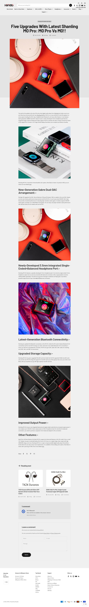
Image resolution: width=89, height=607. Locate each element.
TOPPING (37, 590)
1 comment (53, 35)
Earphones (29, 9)
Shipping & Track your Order (54, 579)
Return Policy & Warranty (53, 585)
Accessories (66, 9)
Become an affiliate (52, 583)
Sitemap (49, 590)
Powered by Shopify (14, 601)
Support (44, 12)
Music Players (48, 9)
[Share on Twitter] (27, 453)
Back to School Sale (19, 9)
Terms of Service (54, 533)
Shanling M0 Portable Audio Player (44, 21)
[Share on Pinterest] (30, 453)
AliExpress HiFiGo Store (20, 579)
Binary (36, 579)
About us (50, 576)
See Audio (37, 583)
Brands (74, 9)
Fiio (36, 581)
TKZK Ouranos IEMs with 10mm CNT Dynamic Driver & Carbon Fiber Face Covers (28, 491)
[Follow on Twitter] (77, 5)
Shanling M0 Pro (41, 115)
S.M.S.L (37, 592)
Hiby (36, 588)
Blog (80, 9)
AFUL (36, 578)
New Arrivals (10, 9)
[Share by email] (34, 453)
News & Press (51, 578)
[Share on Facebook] (23, 453)
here (30, 184)
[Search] (70, 5)
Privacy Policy (46, 533)
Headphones (58, 9)
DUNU (37, 585)
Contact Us (50, 587)
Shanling (56, 113)
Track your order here (81, 7)
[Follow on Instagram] (80, 5)
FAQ (49, 581)
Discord (49, 588)
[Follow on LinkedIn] (85, 5)
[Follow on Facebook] (74, 5)
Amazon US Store (19, 576)
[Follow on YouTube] (82, 5)
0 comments (38, 496)
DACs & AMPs (38, 9)
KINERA (37, 587)
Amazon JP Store (19, 578)
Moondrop (37, 576)
